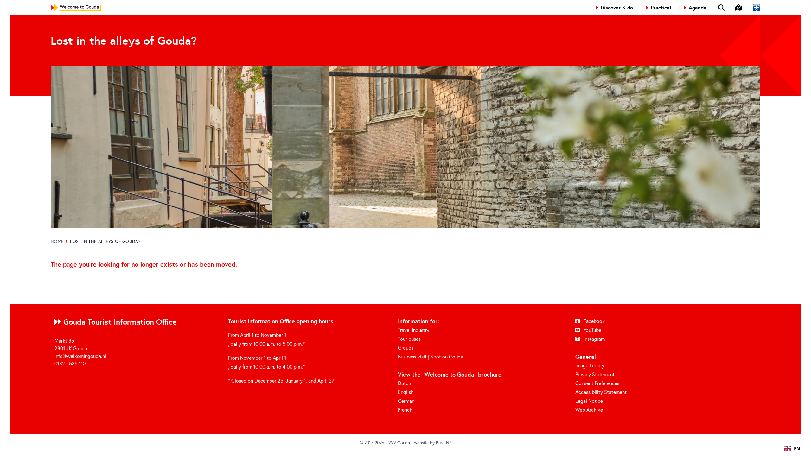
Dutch (404, 383)
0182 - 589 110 (70, 363)
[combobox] (792, 448)
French (405, 409)
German (406, 400)
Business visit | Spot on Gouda (430, 356)
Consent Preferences (597, 383)
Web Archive (589, 409)
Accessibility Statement (601, 392)
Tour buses (409, 338)
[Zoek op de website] (721, 7)
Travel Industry (413, 329)
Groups (405, 347)
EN (797, 449)
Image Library (589, 365)
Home (57, 241)
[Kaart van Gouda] (739, 7)
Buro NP (443, 443)
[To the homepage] (76, 7)
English (406, 392)
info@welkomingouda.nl (80, 355)
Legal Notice (589, 400)
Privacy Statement (595, 374)
